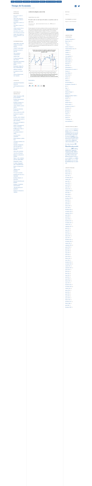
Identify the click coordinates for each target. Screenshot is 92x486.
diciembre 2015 (68, 262)
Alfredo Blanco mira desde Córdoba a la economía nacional (19, 45)
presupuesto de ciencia (69, 106)
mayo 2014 (67, 296)
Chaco (66, 43)
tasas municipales (68, 121)
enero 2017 (67, 237)
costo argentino (68, 56)
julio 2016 (67, 249)
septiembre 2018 (68, 213)
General (66, 76)
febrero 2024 (67, 171)
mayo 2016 (67, 252)
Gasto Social (67, 75)
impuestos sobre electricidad (71, 140)
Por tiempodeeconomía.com (43, 23)
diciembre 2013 (68, 301)
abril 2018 (67, 217)
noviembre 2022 (68, 177)
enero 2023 (67, 175)
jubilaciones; (68, 150)
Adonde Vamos (26, 1)
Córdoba (67, 52)
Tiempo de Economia (21, 5)
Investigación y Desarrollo (70, 84)
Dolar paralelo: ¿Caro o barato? (18, 30)
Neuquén (67, 100)
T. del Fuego (67, 119)
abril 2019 (67, 203)
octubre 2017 (67, 224)
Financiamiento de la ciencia (70, 69)
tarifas (69, 160)
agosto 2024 (67, 170)
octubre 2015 (67, 265)
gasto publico (73, 137)
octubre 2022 (67, 179)
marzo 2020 (67, 194)
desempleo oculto (71, 134)
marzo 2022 (67, 183)
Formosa (67, 71)
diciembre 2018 (68, 209)
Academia (59, 1)
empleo (73, 136)
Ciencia (72, 130)
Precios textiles (68, 104)
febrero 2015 (67, 280)
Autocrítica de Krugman (18, 153)
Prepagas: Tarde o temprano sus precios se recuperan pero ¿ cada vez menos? (19, 35)
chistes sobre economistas (18, 151)
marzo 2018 (67, 218)
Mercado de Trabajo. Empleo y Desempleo (71, 96)
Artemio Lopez (16, 56)
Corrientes (67, 54)
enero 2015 (67, 282)
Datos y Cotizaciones (50, 1)
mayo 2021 (67, 187)
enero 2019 (67, 207)
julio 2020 (67, 192)
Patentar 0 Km (68, 102)
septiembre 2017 (68, 226)
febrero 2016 (67, 258)
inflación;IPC (74, 146)
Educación (67, 63)
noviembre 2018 (68, 211)
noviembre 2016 (68, 241)
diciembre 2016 (68, 239)
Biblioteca (42, 1)
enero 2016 (67, 260)
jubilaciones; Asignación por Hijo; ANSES (71, 151)
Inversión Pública (68, 82)
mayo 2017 (67, 230)
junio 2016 (67, 250)
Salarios (66, 113)
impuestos (69, 138)
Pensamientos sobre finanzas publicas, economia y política (19, 63)
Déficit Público (68, 60)
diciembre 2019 (68, 198)
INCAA (66, 78)
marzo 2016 (67, 256)
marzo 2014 (67, 297)
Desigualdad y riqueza (18, 161)
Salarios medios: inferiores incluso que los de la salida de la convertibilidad (18, 19)
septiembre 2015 (68, 267)
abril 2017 (67, 232)
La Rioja (67, 90)
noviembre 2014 (68, 286)
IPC (66, 86)
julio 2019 (67, 200)
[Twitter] (79, 6)
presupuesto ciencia (73, 156)
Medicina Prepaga (68, 91)
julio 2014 (67, 292)
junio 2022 (67, 181)
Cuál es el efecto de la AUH (19, 112)
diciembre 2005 (68, 307)
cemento (69, 130)
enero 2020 (67, 196)
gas (75, 136)
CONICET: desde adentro (18, 48)
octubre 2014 (67, 288)
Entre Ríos (67, 65)
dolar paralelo (68, 61)
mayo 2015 (67, 275)
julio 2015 (67, 271)
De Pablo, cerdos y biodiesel (19, 117)
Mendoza (67, 93)
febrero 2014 (67, 299)
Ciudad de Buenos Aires (32, 17)
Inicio (13, 1)
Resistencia (67, 110)
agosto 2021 (67, 185)
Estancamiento (68, 67)
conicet (70, 132)
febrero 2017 (67, 235)
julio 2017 (67, 228)
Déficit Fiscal (67, 58)
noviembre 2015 (68, 264)
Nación (38, 17)
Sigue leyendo (31, 80)
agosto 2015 (67, 269)
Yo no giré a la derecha (18, 172)
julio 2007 (67, 305)
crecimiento (67, 133)
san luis (74, 158)
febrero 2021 (67, 188)
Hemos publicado (34, 1)
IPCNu (76, 149)
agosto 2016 (67, 247)
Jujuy (66, 88)
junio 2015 (67, 273)
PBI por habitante (71, 154)
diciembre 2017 (68, 220)
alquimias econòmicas (18, 69)
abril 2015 (67, 277)
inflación (67, 80)
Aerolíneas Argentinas (69, 39)
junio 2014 (67, 294)
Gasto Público (68, 73)
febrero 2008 (67, 303)
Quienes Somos (19, 1)
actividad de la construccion (69, 128)
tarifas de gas (73, 160)
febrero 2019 (67, 205)
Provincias (67, 108)
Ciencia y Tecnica (68, 46)
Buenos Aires (67, 41)
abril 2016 (67, 254)
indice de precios (70, 144)
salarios (70, 158)
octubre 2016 (67, 243)
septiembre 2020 (68, 190)
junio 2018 (67, 215)
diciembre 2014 (68, 284)
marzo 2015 (67, 279)
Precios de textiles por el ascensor (19, 32)
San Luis (67, 115)
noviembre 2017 (68, 222)
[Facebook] (76, 6)
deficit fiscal (73, 133)
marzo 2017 (67, 234)
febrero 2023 (67, 173)
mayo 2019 (67, 202)
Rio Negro (67, 111)
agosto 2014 (67, 290)
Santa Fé (67, 117)
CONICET (67, 50)
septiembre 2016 (68, 245)
